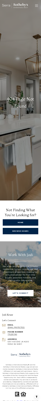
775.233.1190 (12, 334)
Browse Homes (20, 231)
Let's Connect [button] (20, 293)
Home (20, 222)
